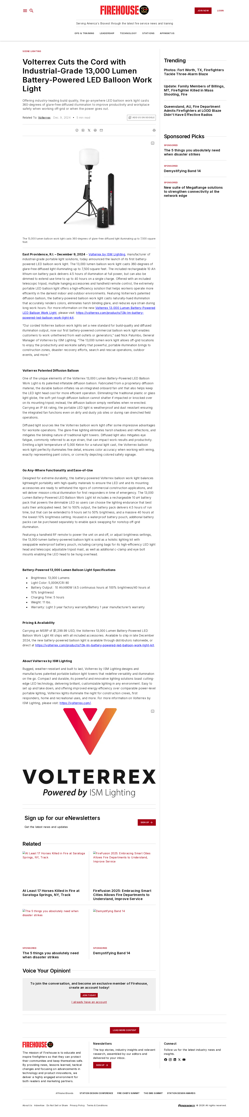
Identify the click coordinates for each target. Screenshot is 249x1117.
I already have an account (89, 1002)
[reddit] (95, 130)
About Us (27, 1105)
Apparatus (167, 33)
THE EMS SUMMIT (153, 1093)
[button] (25, 10)
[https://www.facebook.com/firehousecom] (165, 1059)
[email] (101, 130)
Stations (148, 33)
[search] (31, 10)
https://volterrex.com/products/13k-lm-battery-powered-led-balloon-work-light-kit (94, 645)
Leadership (107, 33)
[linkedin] (83, 130)
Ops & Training (84, 33)
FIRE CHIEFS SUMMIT (128, 1093)
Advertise (39, 1105)
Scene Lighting (32, 51)
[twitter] (89, 130)
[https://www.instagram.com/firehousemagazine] (170, 1059)
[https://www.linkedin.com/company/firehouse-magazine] (175, 1059)
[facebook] (77, 130)
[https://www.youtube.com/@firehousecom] (184, 1059)
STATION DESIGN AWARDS (181, 1093)
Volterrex (44, 117)
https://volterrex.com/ (75, 703)
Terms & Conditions (97, 1105)
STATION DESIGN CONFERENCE (96, 1093)
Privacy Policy (77, 1105)
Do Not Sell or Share (57, 1105)
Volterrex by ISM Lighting (107, 254)
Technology (128, 33)
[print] (154, 130)
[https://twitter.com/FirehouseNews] (179, 1059)
